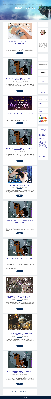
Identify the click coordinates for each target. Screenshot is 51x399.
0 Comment (26, 81)
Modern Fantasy (44, 141)
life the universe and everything (42, 138)
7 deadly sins (40, 129)
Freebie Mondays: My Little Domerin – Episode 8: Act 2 (19, 79)
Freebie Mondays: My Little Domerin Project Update (20, 221)
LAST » (26, 391)
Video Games (42, 155)
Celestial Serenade (18, 4)
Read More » (44, 49)
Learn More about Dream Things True (43, 90)
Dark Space (41, 132)
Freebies (4, 4)
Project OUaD (44, 145)
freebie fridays (41, 134)
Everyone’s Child (24, 4)
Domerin (44, 132)
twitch (40, 155)
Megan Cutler (15, 81)
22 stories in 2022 (43, 129)
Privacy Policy (30, 397)
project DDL (43, 144)
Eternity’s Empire (31, 4)
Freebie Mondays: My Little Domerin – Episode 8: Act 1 (19, 149)
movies (39, 142)
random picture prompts (41, 147)
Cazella (39, 132)
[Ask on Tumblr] (42, 118)
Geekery (43, 135)
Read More (20, 90)
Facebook (41, 103)
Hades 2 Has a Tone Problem (20, 185)
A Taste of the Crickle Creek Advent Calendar (20, 334)
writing (40, 156)
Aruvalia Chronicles (11, 4)
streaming (43, 150)
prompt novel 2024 (44, 146)
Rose (44, 147)
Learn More (43, 58)
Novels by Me (41, 143)
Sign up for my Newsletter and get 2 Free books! (43, 24)
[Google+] (46, 118)
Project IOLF (40, 145)
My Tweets (40, 111)
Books (45, 130)
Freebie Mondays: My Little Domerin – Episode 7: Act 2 (19, 259)
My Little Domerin (41, 142)
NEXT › (24, 391)
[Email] (40, 118)
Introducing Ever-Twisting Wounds (20, 113)
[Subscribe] (44, 118)
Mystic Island (45, 142)
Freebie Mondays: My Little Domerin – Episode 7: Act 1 (19, 371)
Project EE (45, 144)
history (41, 137)
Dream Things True (39, 4)
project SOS (40, 146)
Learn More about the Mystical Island (42, 92)
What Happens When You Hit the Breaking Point (19, 42)
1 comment (25, 261)
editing (44, 133)
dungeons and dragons (41, 133)
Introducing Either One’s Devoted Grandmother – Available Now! (19, 297)
